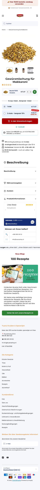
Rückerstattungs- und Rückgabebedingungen (17, 413)
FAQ (3, 399)
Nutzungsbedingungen (9, 424)
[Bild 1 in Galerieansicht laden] (10, 70)
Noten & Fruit (6, 366)
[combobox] (20, 23)
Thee (3, 363)
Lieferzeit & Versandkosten (11, 417)
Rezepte (4, 384)
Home (3, 30)
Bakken (4, 377)
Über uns (5, 403)
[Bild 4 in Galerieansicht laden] (30, 70)
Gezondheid (6, 370)
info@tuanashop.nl (18, 239)
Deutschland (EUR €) (11, 470)
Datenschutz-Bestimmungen (12, 410)
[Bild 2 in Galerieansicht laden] (16, 70)
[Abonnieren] (35, 443)
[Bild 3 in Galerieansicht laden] (23, 70)
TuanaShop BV (16, 480)
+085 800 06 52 (17, 234)
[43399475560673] (35, 92)
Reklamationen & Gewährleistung (13, 420)
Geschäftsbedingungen (10, 406)
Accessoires (6, 381)
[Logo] (20, 15)
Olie (3, 374)
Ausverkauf (6, 388)
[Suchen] (3, 23)
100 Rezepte (20, 259)
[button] (7, 85)
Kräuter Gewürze (7, 359)
